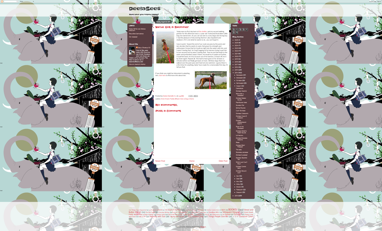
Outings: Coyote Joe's (241, 167)
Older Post (223, 161)
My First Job (189, 214)
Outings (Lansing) (241, 155)
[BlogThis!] (191, 96)
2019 (236, 59)
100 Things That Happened (137, 210)
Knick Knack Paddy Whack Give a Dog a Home (177, 99)
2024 (237, 45)
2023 (236, 48)
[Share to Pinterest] (197, 96)
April (238, 184)
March (238, 187)
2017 (236, 64)
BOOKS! (232, 209)
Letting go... (240, 135)
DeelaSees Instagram (136, 34)
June (238, 179)
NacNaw (200, 214)
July (237, 176)
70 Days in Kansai (173, 210)
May (238, 181)
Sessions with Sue (157, 217)
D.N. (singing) (133, 37)
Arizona (201, 210)
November (239, 78)
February (239, 190)
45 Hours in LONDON (155, 210)
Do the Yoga (150, 212)
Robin (237, 142)
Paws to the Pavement (240, 127)
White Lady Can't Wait (241, 163)
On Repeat (226, 214)
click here (162, 75)
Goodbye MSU (214, 212)
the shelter (203, 31)
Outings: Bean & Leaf (241, 172)
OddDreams (216, 214)
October (239, 80)
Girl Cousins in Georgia (198, 212)
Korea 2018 (161, 214)
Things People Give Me (218, 217)
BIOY (223, 210)
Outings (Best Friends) (240, 146)
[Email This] (189, 96)
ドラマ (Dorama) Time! (243, 217)
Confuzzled (239, 88)
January (239, 192)
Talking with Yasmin (177, 217)
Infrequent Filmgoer (231, 212)
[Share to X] (193, 96)
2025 (237, 43)
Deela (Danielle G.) (144, 48)
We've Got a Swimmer (240, 94)
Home (191, 161)
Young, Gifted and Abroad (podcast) (137, 29)
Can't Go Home (240, 111)
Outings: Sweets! (241, 91)
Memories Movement (175, 214)
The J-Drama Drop (196, 217)
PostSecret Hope (241, 102)
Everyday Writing (164, 212)
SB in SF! (142, 217)
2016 (236, 67)
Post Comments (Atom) (196, 168)
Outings (237, 215)
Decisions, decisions (242, 152)
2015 (236, 70)
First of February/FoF (180, 212)
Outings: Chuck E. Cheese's (241, 117)
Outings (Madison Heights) (241, 139)
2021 (236, 54)
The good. (239, 150)
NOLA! (207, 214)
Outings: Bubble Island (241, 99)
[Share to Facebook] (195, 96)
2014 (236, 73)
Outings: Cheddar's (242, 113)
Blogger (203, 227)
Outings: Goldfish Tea (241, 158)
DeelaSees (144, 8)
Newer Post (160, 161)
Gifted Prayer (240, 108)
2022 (236, 51)
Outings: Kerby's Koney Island (241, 132)
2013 (236, 196)
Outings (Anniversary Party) (241, 122)
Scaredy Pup (240, 105)
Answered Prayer (190, 210)
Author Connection (213, 210)
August (238, 86)
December (239, 75)
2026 (237, 40)
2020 (237, 56)
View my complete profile (137, 64)
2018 (236, 62)
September (240, 83)
